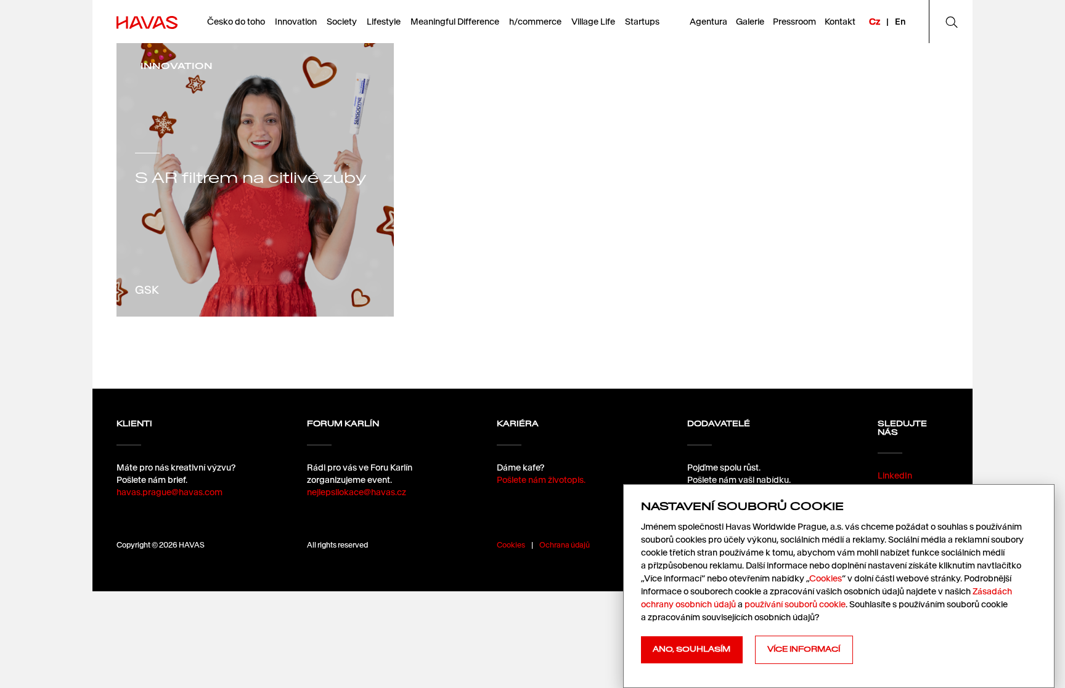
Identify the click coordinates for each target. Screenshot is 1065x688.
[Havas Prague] (147, 22)
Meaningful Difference (454, 21)
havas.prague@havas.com (169, 492)
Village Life (593, 21)
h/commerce (535, 21)
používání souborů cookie (795, 604)
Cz (874, 21)
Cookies (511, 544)
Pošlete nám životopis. (541, 479)
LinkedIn (895, 475)
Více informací (803, 649)
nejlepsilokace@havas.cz (356, 492)
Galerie (750, 21)
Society (342, 21)
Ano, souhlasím (691, 649)
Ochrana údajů (564, 544)
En (900, 21)
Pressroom (794, 21)
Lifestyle (384, 21)
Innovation (296, 21)
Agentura (708, 21)
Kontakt (840, 21)
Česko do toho (236, 21)
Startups (642, 21)
